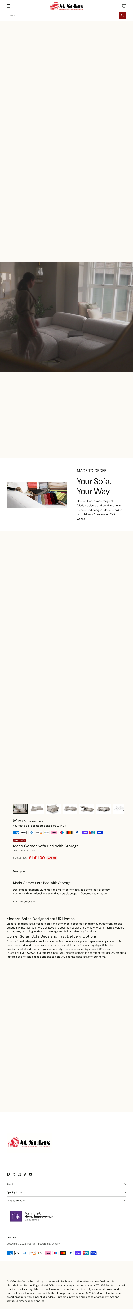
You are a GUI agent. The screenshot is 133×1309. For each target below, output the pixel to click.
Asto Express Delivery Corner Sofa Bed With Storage (79, 431)
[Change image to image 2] (37, 809)
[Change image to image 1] (20, 809)
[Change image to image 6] (103, 809)
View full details (22, 901)
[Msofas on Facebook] (8, 1175)
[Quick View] (29, 212)
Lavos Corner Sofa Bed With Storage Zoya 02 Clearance (79, 613)
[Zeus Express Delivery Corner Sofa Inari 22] (108, 217)
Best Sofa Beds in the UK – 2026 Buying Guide (29, 1099)
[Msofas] (66, 6)
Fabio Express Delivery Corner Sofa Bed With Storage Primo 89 (108, 431)
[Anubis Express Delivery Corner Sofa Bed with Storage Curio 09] (49, 596)
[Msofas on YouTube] (30, 1175)
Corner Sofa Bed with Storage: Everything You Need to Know (80, 1099)
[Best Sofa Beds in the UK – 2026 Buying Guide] (32, 1075)
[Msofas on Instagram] (19, 1175)
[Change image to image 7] (120, 809)
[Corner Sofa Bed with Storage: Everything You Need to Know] (85, 1075)
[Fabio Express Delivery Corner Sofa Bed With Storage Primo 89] (108, 414)
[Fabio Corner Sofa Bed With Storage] (79, 217)
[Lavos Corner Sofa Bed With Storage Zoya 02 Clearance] (79, 596)
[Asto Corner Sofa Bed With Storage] (49, 217)
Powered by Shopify (49, 1243)
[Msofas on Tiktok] (25, 1175)
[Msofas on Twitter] (14, 1175)
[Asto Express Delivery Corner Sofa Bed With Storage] (79, 414)
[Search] (122, 15)
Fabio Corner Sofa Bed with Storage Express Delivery (20, 233)
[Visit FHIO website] (33, 1216)
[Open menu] (8, 5)
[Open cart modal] (123, 5)
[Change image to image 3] (53, 809)
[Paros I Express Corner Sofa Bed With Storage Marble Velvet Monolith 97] (108, 596)
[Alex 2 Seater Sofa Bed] (20, 596)
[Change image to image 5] (86, 809)
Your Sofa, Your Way (94, 486)
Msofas (31, 1243)
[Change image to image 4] (70, 809)
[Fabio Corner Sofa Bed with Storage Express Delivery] (20, 217)
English (12, 1237)
